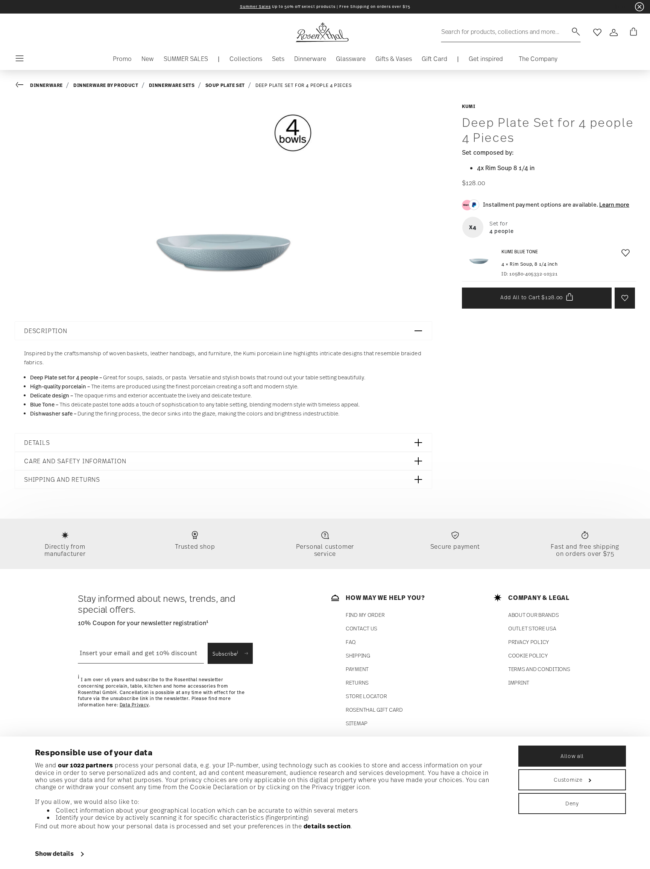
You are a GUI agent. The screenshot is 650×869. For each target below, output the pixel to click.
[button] (245, 60)
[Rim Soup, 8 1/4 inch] (479, 261)
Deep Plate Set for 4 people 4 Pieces (303, 85)
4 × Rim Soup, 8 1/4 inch (529, 264)
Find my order (365, 614)
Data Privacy (134, 705)
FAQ (351, 641)
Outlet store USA (532, 628)
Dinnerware (46, 85)
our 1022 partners (85, 765)
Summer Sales (255, 6)
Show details (54, 853)
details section (327, 826)
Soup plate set (225, 85)
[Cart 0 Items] (632, 32)
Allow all (572, 755)
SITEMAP (357, 723)
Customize (568, 779)
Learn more (614, 204)
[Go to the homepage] (322, 32)
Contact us (361, 628)
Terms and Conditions (539, 669)
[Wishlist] (624, 254)
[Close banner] (639, 6)
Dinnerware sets (172, 85)
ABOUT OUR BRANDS (533, 614)
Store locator (366, 696)
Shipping (358, 655)
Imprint (518, 682)
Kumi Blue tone (519, 251)
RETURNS (357, 682)
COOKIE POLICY (528, 655)
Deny (572, 803)
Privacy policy (528, 641)
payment (357, 669)
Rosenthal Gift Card (374, 709)
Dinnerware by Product (105, 85)
